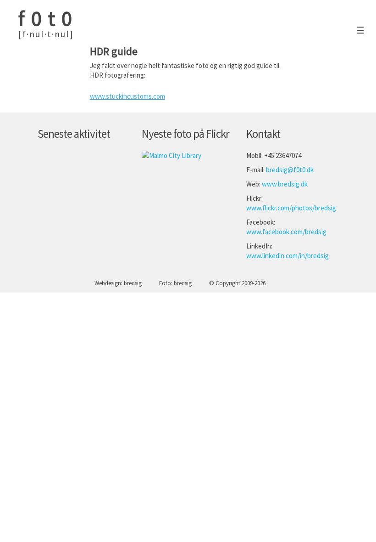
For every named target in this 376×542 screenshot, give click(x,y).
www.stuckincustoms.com (127, 96)
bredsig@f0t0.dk (290, 169)
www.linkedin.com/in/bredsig (287, 255)
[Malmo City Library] (171, 155)
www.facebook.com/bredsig (286, 231)
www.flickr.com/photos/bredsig (291, 207)
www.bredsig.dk (285, 184)
